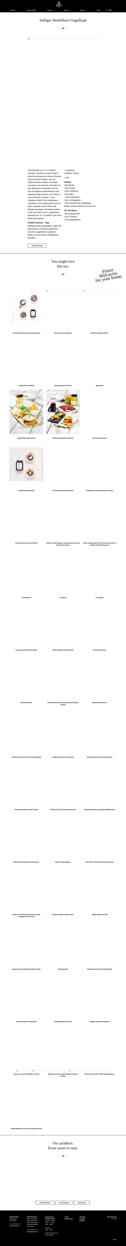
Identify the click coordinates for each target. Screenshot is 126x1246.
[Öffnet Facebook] (114, 10)
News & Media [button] (31, 10)
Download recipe (37, 246)
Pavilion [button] (66, 10)
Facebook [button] (82, 1217)
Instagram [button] (82, 1219)
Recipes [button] (49, 10)
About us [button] (82, 10)
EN (110, 10)
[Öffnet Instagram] (116, 10)
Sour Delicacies (64, 1203)
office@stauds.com (15, 1226)
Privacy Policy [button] (69, 1219)
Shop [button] (98, 10)
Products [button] (13, 10)
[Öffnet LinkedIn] (119, 10)
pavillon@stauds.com (33, 1231)
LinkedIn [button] (82, 1220)
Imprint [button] (67, 1217)
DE (107, 10)
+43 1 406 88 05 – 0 (15, 1224)
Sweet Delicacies (45, 1203)
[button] (59, 4)
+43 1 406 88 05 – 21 (33, 1230)
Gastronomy (82, 1203)
